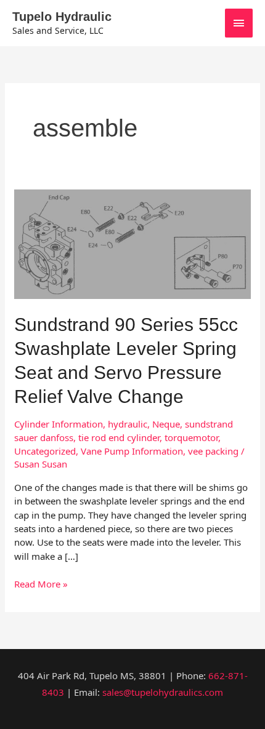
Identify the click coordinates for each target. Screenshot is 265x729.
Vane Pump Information (132, 451)
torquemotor (191, 437)
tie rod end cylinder (119, 437)
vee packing (213, 451)
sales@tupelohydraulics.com (162, 692)
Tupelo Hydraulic (62, 16)
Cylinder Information (58, 424)
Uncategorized (45, 451)
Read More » (41, 583)
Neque (166, 424)
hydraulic (127, 424)
